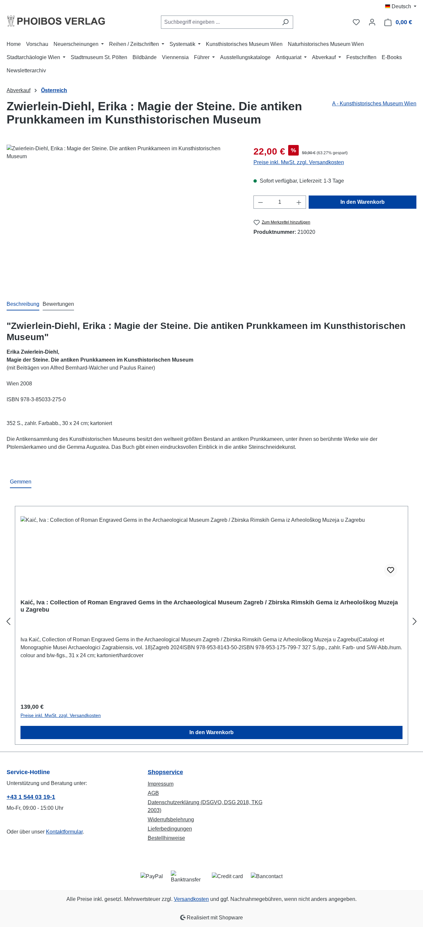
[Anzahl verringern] (260, 202)
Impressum (160, 784)
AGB (153, 793)
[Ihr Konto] (372, 22)
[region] (123, 216)
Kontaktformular (64, 832)
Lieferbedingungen (170, 829)
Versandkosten (191, 899)
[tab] (23, 304)
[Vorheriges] (8, 621)
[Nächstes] (415, 621)
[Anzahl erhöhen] (299, 202)
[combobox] (219, 22)
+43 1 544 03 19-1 (31, 797)
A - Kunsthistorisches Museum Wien (374, 103)
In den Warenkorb (362, 202)
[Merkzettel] (356, 22)
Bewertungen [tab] (58, 304)
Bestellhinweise (166, 838)
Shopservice (165, 772)
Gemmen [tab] (20, 481)
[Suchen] (285, 22)
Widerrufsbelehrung (171, 819)
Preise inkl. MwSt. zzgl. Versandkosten (298, 162)
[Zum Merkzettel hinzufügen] (390, 570)
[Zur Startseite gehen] (56, 21)
